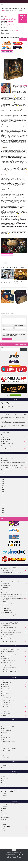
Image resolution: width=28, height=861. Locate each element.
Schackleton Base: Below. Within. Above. (10, 632)
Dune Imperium (17, 306)
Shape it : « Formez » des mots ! (7, 406)
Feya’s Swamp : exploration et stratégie (10, 664)
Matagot (8, 22)
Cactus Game (5, 704)
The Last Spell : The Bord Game (9, 641)
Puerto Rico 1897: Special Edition (9, 581)
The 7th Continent (6, 439)
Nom (3, 325)
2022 (5, 16)
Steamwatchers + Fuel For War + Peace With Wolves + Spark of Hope (6, 283)
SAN (4, 782)
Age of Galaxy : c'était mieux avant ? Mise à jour (12, 467)
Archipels (4, 823)
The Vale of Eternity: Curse (8, 656)
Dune (2, 304)
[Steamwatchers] (7, 274)
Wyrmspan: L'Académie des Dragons (10, 671)
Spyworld (5, 592)
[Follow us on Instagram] (24, 344)
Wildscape (5, 455)
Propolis (4, 780)
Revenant (5, 640)
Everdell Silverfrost (6, 638)
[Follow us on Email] (26, 344)
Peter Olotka (13, 19)
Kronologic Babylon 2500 (7, 614)
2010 (3, 510)
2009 (3, 512)
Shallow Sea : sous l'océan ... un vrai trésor (11, 572)
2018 (3, 495)
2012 (3, 506)
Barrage (4, 436)
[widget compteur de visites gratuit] (15, 395)
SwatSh (5, 263)
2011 (3, 508)
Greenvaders (5, 610)
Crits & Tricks (5, 662)
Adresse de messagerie (19, 325)
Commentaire (5, 316)
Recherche (3, 347)
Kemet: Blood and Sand (18, 281)
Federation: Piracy (6, 634)
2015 (3, 501)
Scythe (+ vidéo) (6, 434)
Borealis (4, 608)
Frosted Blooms (6, 587)
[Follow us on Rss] (20, 344)
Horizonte (5, 583)
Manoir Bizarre (6, 697)
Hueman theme (20, 854)
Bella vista (5, 713)
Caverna (4, 445)
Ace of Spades (5, 471)
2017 (3, 497)
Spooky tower (5, 784)
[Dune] (7, 296)
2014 (3, 502)
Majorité (14, 24)
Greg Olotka (13, 18)
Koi (3, 606)
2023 (3, 485)
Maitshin (4, 658)
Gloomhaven (5, 448)
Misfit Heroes (5, 824)
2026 (3, 479)
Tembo (4, 601)
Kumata (4, 828)
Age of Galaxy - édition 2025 (8, 580)
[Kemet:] (20, 274)
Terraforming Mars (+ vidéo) (8, 446)
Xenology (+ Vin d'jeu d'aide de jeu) (9, 630)
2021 (3, 489)
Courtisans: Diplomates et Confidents (10, 832)
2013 (3, 504)
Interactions (5, 795)
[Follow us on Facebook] (16, 344)
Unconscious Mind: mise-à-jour (7, 405)
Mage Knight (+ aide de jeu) (8, 437)
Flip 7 (4, 706)
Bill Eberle (8, 18)
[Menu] (26, 1)
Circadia (4, 708)
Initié (2, 4)
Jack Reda (8, 19)
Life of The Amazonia (7, 456)
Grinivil (4, 472)
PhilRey (4, 10)
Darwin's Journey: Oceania (8, 596)
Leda (2, 407)
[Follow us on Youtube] (22, 344)
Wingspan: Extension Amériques (9, 660)
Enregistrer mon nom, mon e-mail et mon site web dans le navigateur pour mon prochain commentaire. (13, 335)
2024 (3, 483)
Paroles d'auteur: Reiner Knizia (8, 458)
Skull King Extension (6, 615)
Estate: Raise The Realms (8, 667)
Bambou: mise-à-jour (5, 402)
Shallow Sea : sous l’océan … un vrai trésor (9, 403)
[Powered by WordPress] (9, 854)
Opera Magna (5, 460)
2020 (3, 491)
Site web (3, 329)
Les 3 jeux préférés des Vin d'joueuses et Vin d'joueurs (13, 465)
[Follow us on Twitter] (18, 344)
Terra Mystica (5, 441)
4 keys (4, 830)
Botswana (5, 702)
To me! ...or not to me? (7, 699)
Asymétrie (10, 24)
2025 (3, 481)
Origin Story (5, 665)
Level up (4, 715)
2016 (3, 499)
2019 (3, 493)
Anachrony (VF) (6, 432)
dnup (4, 590)
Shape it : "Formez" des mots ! (8, 709)
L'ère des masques (6, 826)
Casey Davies (10, 21)
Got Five (4, 752)
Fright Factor (5, 711)
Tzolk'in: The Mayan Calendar (8, 443)
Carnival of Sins (6, 469)
